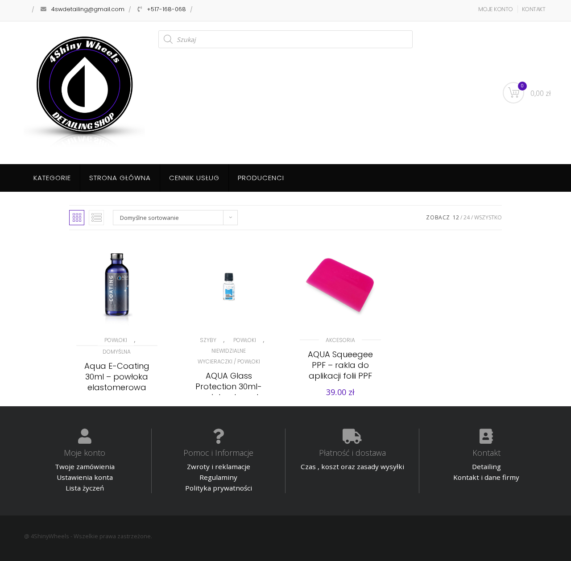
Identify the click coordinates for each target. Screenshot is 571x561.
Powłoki (115, 340)
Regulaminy (218, 477)
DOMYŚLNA (117, 351)
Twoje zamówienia (85, 466)
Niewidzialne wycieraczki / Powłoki (229, 356)
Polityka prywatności (218, 487)
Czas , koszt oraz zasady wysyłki (352, 466)
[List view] (96, 217)
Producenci (261, 177)
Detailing (486, 466)
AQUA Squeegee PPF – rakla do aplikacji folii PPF (340, 365)
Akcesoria (340, 340)
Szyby (208, 340)
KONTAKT (534, 9)
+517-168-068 (166, 9)
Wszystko (488, 217)
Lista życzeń (85, 487)
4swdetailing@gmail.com (87, 9)
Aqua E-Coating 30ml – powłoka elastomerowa (116, 376)
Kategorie (52, 177)
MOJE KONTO (495, 9)
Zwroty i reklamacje (218, 466)
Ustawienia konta (85, 477)
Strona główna (120, 177)
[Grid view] (76, 217)
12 (456, 217)
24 (466, 217)
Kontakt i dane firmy (486, 477)
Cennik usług (194, 177)
